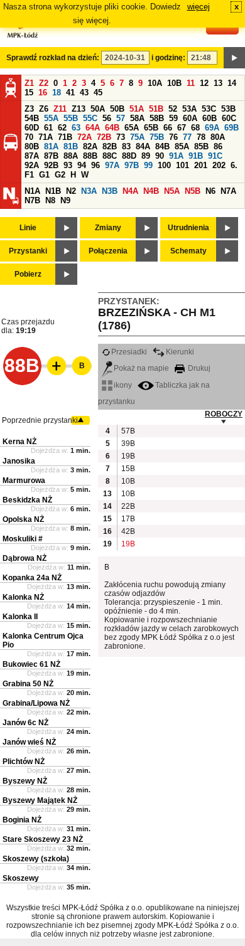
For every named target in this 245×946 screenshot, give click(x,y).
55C (90, 118)
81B (70, 146)
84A (143, 146)
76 (173, 137)
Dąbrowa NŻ (24, 558)
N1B (53, 191)
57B (127, 431)
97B (131, 165)
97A (112, 165)
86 (218, 146)
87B (51, 156)
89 (145, 156)
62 (62, 127)
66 (167, 127)
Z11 (60, 109)
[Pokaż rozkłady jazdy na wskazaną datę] (234, 57)
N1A (32, 191)
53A (189, 109)
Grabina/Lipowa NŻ (36, 703)
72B (104, 137)
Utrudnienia (188, 227)
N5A (172, 191)
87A (31, 156)
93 (67, 165)
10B (174, 83)
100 (164, 165)
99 (148, 165)
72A (84, 137)
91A (176, 156)
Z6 (43, 109)
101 (182, 165)
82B (109, 146)
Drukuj (198, 368)
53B (228, 109)
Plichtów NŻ (24, 761)
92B (51, 165)
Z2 (43, 83)
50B (117, 109)
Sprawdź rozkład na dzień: (52, 57)
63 (76, 127)
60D (31, 127)
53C (209, 109)
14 (231, 83)
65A (131, 127)
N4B (151, 191)
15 (28, 92)
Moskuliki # (23, 538)
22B (127, 506)
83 (126, 146)
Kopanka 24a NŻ (32, 577)
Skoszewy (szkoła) (36, 858)
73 (120, 137)
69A (212, 127)
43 (84, 92)
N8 (50, 200)
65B (151, 127)
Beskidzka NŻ (27, 500)
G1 (44, 174)
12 (204, 83)
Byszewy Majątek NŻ (40, 800)
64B (112, 127)
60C (229, 118)
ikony (123, 385)
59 (173, 118)
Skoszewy (21, 878)
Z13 (78, 109)
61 (48, 127)
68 (195, 127)
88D (129, 156)
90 (159, 156)
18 (56, 92)
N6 (210, 191)
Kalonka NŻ (23, 597)
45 (98, 92)
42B (127, 531)
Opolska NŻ (23, 519)
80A (217, 137)
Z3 (29, 109)
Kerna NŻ (19, 441)
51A (136, 109)
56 (106, 118)
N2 (71, 191)
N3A (89, 191)
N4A (130, 191)
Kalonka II (20, 616)
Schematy (188, 251)
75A (137, 137)
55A (51, 118)
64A (92, 127)
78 (201, 137)
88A (70, 156)
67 (181, 127)
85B (201, 146)
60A (190, 118)
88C (109, 156)
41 (70, 92)
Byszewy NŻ (25, 781)
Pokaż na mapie (141, 368)
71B (65, 137)
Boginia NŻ (22, 820)
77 (187, 137)
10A (155, 83)
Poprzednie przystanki (40, 420)
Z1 (29, 83)
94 (81, 165)
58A (137, 118)
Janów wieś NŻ (29, 742)
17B (127, 518)
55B (70, 118)
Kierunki (180, 352)
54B (31, 118)
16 (42, 92)
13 (218, 83)
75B (157, 137)
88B (90, 156)
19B (127, 456)
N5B (192, 191)
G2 (60, 174)
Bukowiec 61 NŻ (31, 664)
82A (90, 146)
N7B (32, 200)
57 (120, 118)
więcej (198, 6)
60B (209, 118)
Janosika (19, 461)
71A (45, 137)
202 (219, 165)
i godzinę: (168, 57)
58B (157, 118)
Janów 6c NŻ (25, 722)
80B (31, 146)
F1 (29, 174)
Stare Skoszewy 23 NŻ (43, 839)
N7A (228, 191)
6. (234, 165)
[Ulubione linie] (53, 365)
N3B (109, 191)
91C (215, 156)
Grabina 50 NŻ (28, 683)
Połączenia (108, 251)
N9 (65, 200)
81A (51, 146)
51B (156, 109)
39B (127, 443)
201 (200, 165)
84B (162, 146)
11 (191, 83)
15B (127, 468)
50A (97, 109)
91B (195, 156)
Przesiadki (129, 352)
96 (95, 165)
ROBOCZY (223, 414)
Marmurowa (24, 480)
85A (182, 146)
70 (28, 137)
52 (172, 109)
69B (231, 127)
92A (31, 165)
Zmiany (108, 227)
